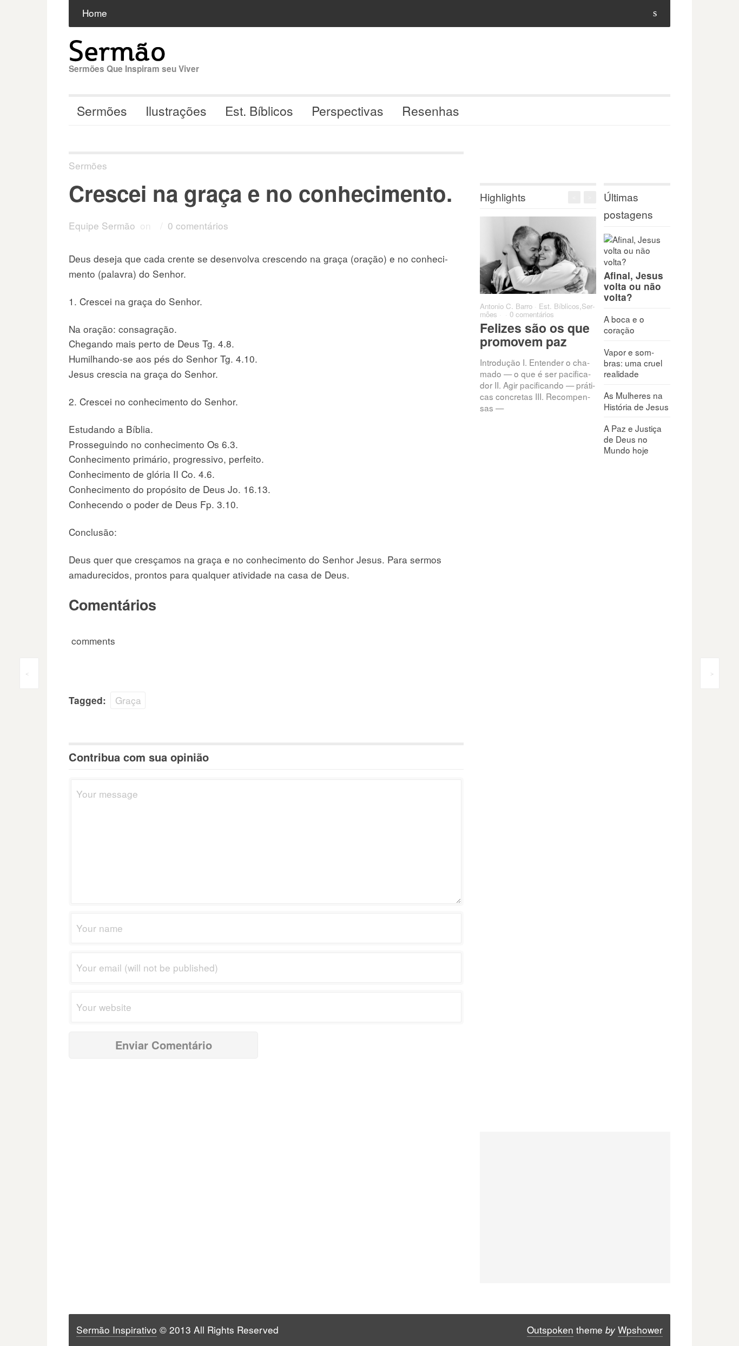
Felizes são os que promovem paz (535, 334)
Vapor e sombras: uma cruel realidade (633, 362)
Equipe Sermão (102, 225)
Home (94, 12)
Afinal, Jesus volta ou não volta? (633, 286)
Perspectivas (348, 111)
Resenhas (430, 111)
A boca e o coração (624, 324)
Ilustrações (176, 111)
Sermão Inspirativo (116, 1329)
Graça (128, 700)
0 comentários (198, 225)
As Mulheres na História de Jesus (636, 400)
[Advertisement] (575, 1207)
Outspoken (550, 1329)
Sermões (102, 111)
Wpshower (640, 1329)
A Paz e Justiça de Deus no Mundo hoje (633, 439)
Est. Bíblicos (259, 111)
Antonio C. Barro (506, 306)
